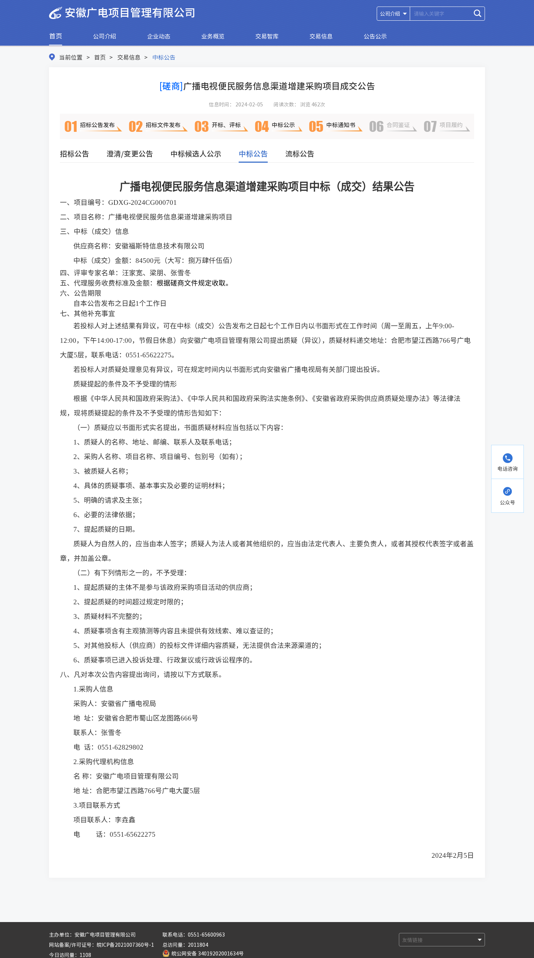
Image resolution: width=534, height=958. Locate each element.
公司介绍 (104, 36)
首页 (55, 36)
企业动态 (158, 36)
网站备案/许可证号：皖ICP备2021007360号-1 (101, 944)
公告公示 (375, 36)
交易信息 (321, 36)
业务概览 (212, 36)
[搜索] (477, 13)
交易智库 (267, 36)
